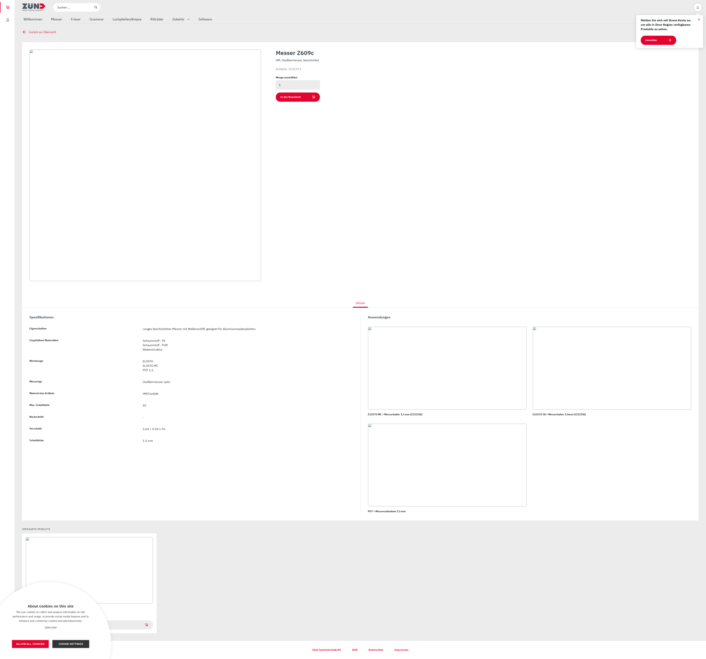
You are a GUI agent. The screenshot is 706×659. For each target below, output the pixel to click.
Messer (56, 19)
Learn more (51, 627)
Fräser (76, 19)
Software (205, 19)
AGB (354, 649)
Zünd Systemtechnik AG (326, 649)
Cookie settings (71, 644)
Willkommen (33, 19)
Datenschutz (375, 649)
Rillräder (156, 19)
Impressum (401, 649)
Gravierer (97, 19)
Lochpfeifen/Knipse (127, 19)
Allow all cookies (30, 644)
